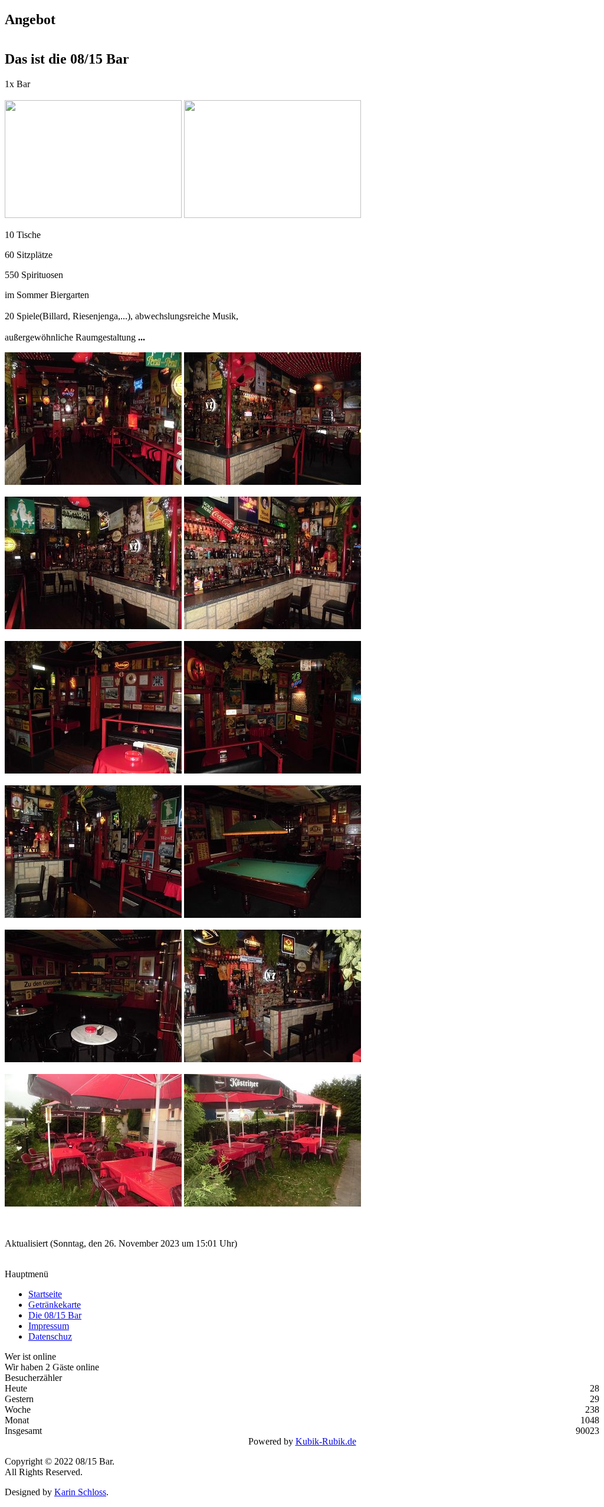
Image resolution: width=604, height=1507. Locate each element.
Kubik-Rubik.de (326, 1441)
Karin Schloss (80, 1492)
